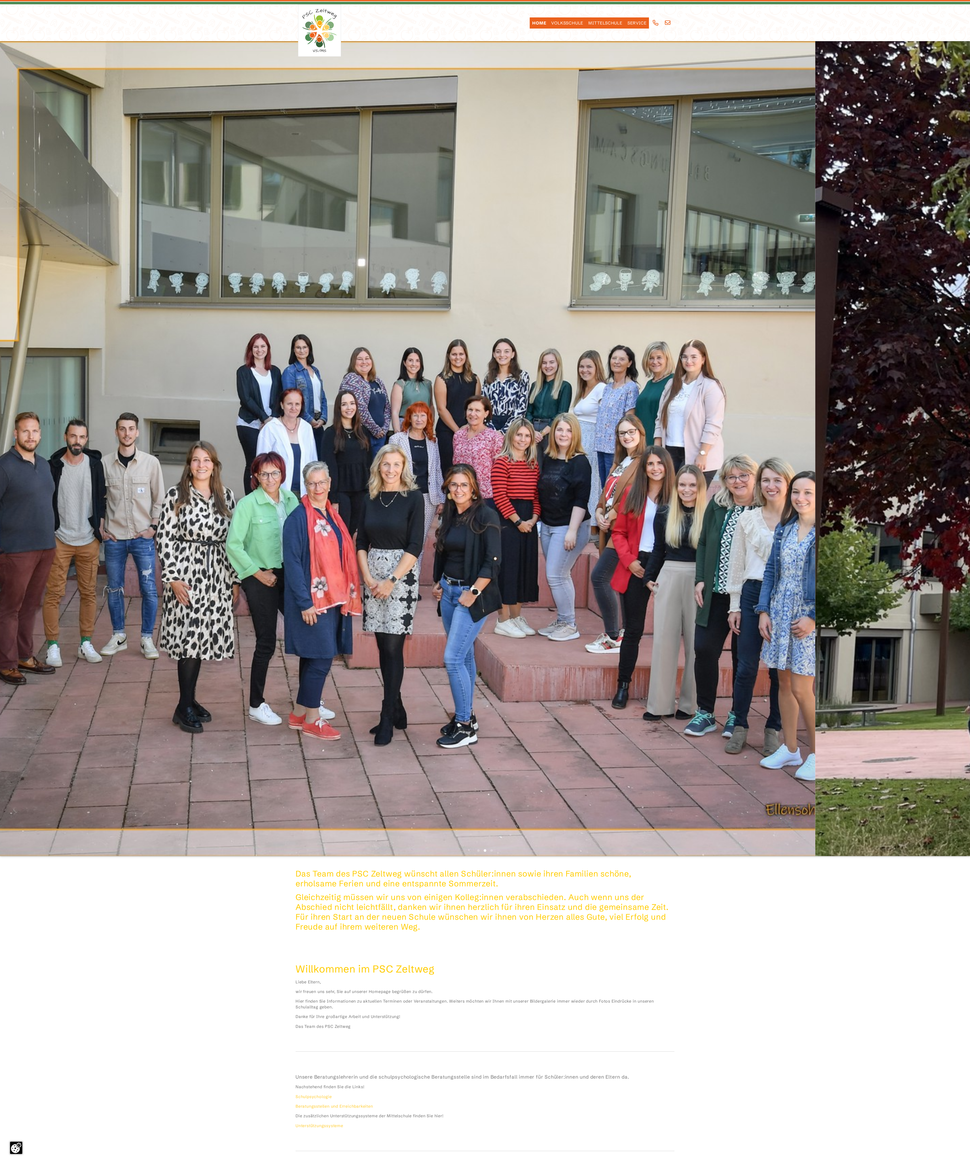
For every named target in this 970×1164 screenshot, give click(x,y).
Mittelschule (605, 23)
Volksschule (567, 23)
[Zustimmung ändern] (16, 1148)
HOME (539, 23)
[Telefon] (655, 23)
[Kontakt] (667, 23)
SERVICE (637, 23)
